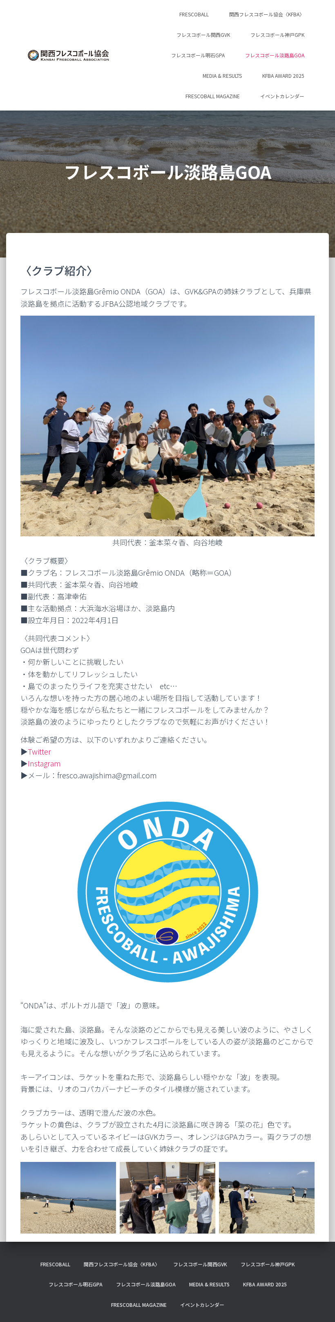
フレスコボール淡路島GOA (274, 55)
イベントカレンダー (282, 96)
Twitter (39, 751)
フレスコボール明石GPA (198, 55)
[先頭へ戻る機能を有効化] (318, 1305)
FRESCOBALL (194, 14)
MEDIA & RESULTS (222, 75)
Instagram (44, 763)
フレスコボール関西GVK (203, 34)
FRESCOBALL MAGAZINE (212, 96)
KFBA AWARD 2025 (283, 75)
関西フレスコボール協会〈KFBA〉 (266, 14)
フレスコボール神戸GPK (277, 34)
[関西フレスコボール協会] (68, 55)
